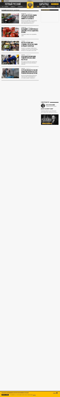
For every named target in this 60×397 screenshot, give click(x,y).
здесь (34, 394)
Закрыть (54, 392)
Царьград (44, 4)
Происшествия (23, 13)
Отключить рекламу (5, 394)
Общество (23, 41)
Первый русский (13, 4)
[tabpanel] (49, 119)
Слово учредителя (45, 102)
